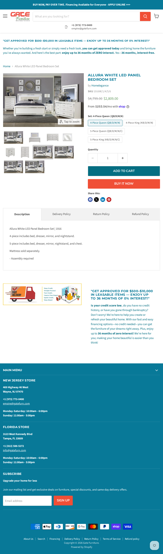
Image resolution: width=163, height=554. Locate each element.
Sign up (63, 500)
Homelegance (100, 86)
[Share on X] (96, 199)
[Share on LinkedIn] (102, 199)
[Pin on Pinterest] (109, 199)
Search (41, 539)
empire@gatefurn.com (16, 404)
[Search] (145, 16)
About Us (28, 539)
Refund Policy (140, 214)
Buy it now (124, 183)
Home (6, 66)
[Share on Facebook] (90, 199)
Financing (54, 539)
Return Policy (101, 214)
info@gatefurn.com (14, 450)
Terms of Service (111, 539)
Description (22, 214)
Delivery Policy (61, 214)
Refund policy (132, 539)
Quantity (93, 149)
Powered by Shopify (81, 547)
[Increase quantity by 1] (123, 158)
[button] (13, 137)
